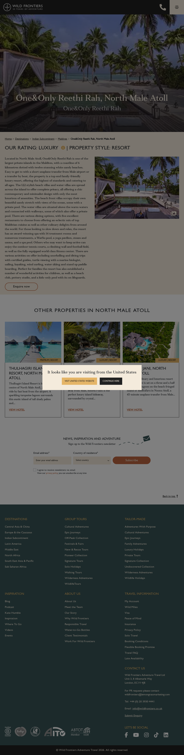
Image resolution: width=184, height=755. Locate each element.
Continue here (111, 381)
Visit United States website (79, 381)
